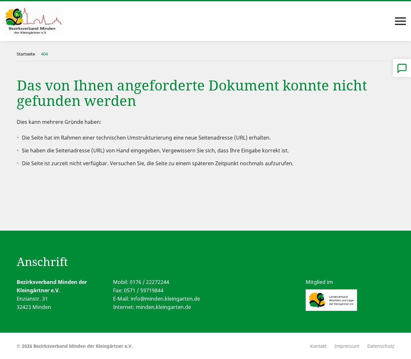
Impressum (347, 346)
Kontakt (318, 346)
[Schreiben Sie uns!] (402, 68)
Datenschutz (380, 346)
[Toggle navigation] (400, 21)
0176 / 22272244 (149, 282)
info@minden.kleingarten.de (165, 298)
